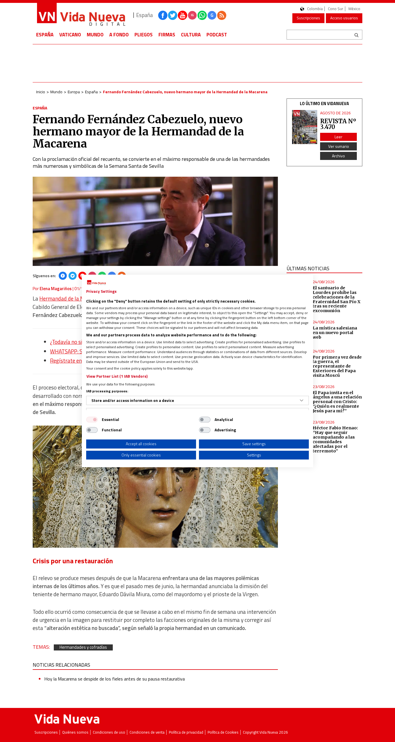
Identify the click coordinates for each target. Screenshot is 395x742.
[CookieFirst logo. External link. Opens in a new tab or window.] (96, 282)
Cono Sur (335, 8)
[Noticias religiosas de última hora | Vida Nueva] (81, 15)
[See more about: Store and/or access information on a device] (301, 400)
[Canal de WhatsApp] (202, 15)
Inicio (40, 92)
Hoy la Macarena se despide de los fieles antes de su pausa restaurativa (114, 678)
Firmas (166, 34)
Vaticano (70, 34)
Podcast (216, 34)
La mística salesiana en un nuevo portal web (335, 332)
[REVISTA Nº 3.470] (305, 127)
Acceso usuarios (344, 18)
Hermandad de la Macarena (71, 298)
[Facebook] (63, 276)
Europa (74, 92)
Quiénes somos (75, 732)
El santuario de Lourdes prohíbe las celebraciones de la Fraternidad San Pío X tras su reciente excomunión (336, 299)
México (354, 8)
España (44, 34)
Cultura (191, 34)
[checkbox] (92, 419)
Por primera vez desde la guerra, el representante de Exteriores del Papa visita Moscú (337, 366)
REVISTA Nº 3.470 (338, 124)
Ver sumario (338, 146)
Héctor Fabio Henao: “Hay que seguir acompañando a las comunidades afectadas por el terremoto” (335, 439)
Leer (338, 137)
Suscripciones (308, 18)
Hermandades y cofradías (83, 647)
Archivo (338, 156)
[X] (73, 276)
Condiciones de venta (147, 732)
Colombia (315, 8)
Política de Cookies (223, 732)
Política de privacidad (186, 732)
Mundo (95, 34)
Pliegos (143, 34)
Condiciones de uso (109, 732)
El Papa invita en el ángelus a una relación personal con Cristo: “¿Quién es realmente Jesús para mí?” (337, 401)
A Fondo (119, 34)
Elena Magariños (56, 288)
